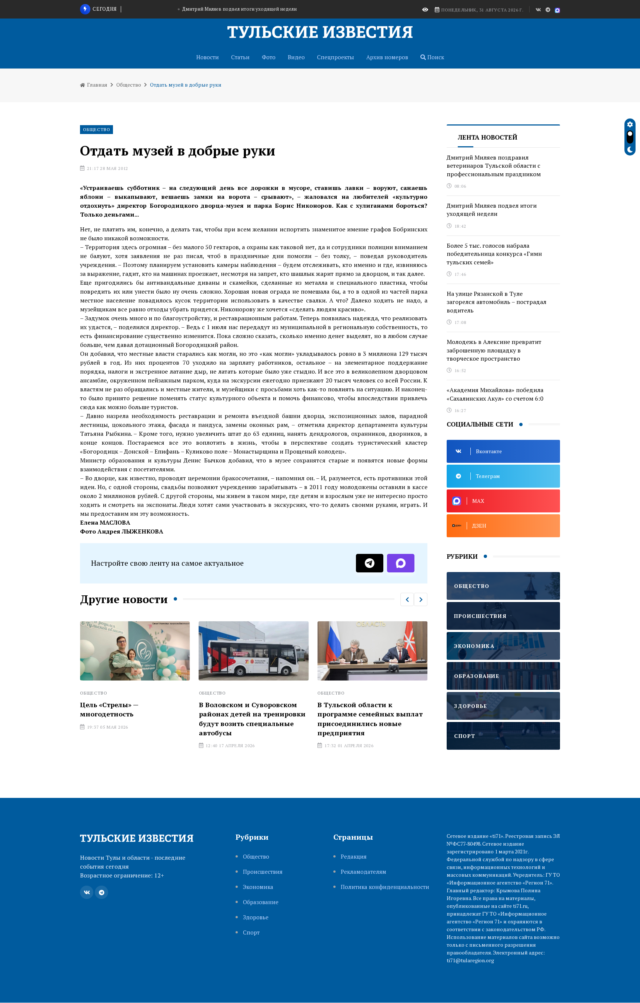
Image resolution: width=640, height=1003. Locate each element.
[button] (407, 599)
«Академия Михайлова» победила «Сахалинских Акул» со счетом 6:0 (495, 394)
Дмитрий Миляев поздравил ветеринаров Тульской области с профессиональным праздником (494, 165)
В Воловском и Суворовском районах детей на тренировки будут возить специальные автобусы (252, 718)
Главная (96, 84)
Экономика (258, 887)
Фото (269, 57)
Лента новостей (487, 137)
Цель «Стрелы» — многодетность (109, 709)
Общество (128, 84)
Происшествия (263, 872)
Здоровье (256, 917)
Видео (296, 57)
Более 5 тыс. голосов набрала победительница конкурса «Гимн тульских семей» (494, 253)
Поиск (435, 57)
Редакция (354, 856)
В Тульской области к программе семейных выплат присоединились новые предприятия (370, 718)
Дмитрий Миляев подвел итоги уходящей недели (239, 9)
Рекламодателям (363, 872)
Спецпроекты (335, 57)
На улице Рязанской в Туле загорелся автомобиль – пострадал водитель (496, 302)
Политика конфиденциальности (385, 887)
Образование (261, 902)
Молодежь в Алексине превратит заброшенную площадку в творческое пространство (494, 350)
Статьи (240, 57)
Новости (207, 57)
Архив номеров (387, 57)
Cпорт (251, 932)
